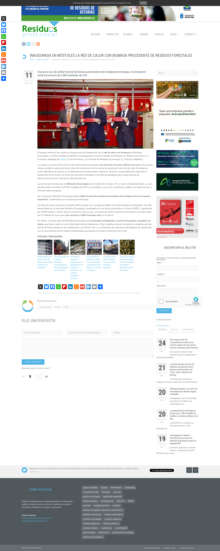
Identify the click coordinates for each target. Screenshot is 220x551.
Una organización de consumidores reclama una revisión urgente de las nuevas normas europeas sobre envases (184, 343)
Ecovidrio (106, 492)
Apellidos (161, 286)
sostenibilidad (121, 528)
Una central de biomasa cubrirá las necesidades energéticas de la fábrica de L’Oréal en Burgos (94, 263)
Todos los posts (46, 307)
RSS (38, 44)
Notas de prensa (43, 59)
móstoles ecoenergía (98, 293)
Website (57, 307)
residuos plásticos (111, 523)
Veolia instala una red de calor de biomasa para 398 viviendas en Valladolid (44, 262)
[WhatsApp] (4, 37)
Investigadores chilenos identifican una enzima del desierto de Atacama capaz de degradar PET (183, 439)
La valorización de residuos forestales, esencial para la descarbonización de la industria (61, 263)
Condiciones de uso (187, 548)
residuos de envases (92, 514)
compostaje (130, 487)
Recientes (162, 330)
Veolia (63, 159)
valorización (104, 532)
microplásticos (107, 501)
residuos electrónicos (113, 514)
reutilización (106, 528)
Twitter (28, 44)
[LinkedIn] (4, 49)
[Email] (4, 73)
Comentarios (188, 330)
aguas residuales (90, 487)
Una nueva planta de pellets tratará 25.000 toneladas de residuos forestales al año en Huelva (127, 263)
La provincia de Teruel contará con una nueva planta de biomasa (109, 262)
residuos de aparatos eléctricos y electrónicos (103, 510)
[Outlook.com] (4, 67)
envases (117, 492)
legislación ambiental (112, 496)
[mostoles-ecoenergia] (95, 113)
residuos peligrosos (91, 523)
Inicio (32, 59)
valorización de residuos (122, 532)
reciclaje (86, 505)
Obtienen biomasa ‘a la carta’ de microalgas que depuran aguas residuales (183, 391)
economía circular (90, 492)
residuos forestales (126, 293)
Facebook (24, 44)
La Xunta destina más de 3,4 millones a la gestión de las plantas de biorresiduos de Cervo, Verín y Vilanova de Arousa (182, 369)
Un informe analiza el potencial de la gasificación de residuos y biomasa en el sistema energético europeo (76, 267)
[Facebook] (4, 31)
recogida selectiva (101, 505)
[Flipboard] (4, 43)
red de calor (112, 293)
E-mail (65, 307)
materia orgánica (90, 501)
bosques (68, 293)
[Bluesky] (4, 25)
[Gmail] (4, 61)
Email (160, 263)
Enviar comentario (33, 362)
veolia (137, 293)
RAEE (130, 501)
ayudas (104, 487)
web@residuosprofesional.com (34, 521)
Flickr (33, 44)
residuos (116, 505)
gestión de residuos (91, 496)
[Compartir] (4, 78)
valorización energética (93, 537)
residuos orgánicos (113, 519)
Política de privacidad (151, 548)
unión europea (89, 532)
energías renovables (80, 293)
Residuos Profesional (49, 293)
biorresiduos (116, 487)
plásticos (121, 501)
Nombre (161, 274)
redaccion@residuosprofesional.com (37, 518)
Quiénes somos (169, 548)
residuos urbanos (90, 528)
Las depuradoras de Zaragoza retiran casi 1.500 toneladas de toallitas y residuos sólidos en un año (184, 414)
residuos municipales (92, 519)
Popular (174, 330)
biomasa (61, 293)
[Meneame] (4, 55)
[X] (4, 19)
